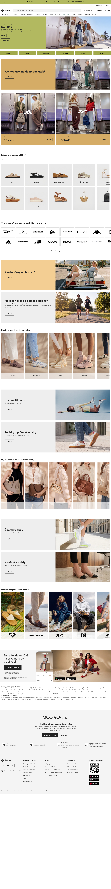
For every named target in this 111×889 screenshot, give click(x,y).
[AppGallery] (94, 783)
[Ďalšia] (107, 2)
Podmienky (14, 790)
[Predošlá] (4, 2)
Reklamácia (26, 775)
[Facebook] (12, 765)
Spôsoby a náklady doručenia (31, 764)
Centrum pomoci (27, 781)
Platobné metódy (28, 772)
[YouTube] (8, 765)
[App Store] (94, 779)
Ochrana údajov (50, 790)
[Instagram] (3, 765)
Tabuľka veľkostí (71, 767)
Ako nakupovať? (71, 764)
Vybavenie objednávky (29, 769)
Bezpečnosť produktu (73, 772)
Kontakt (25, 778)
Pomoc (108, 5)
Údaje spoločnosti (50, 764)
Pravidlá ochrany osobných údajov (36, 790)
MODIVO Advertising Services (53, 772)
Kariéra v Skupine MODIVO (52, 769)
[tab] (4, 159)
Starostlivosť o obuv (72, 769)
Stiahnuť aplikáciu (99, 5)
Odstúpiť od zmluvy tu (29, 767)
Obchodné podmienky (51, 775)
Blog (91, 5)
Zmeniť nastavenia (22, 790)
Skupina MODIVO (50, 767)
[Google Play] (94, 776)
